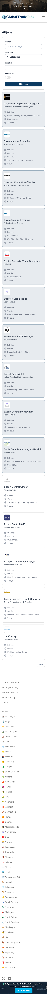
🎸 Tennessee (8, 847)
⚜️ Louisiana (8, 726)
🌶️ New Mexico (9, 781)
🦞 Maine (6, 962)
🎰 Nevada (7, 842)
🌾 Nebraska (8, 802)
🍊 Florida (7, 817)
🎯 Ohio (5, 837)
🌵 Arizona (7, 776)
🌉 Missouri (7, 756)
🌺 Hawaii (6, 786)
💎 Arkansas (8, 887)
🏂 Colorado (8, 852)
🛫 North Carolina (10, 922)
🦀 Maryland (8, 947)
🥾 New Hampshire (11, 942)
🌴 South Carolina (10, 771)
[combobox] (23, 67)
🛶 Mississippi (8, 927)
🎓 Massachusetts (10, 827)
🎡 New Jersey (9, 832)
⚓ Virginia (7, 721)
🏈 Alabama (7, 857)
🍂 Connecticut (9, 812)
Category (9, 52)
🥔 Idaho (6, 937)
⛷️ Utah (5, 741)
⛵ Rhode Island (9, 736)
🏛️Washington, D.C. (11, 877)
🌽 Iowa (6, 797)
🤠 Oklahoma (8, 932)
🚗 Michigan (8, 912)
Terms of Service (10, 692)
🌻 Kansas (7, 792)
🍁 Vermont (7, 807)
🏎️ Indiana (7, 862)
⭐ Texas (6, 751)
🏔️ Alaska (6, 867)
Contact (5, 702)
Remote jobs (10, 73)
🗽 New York (8, 907)
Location (8, 63)
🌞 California (8, 761)
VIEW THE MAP (23, 991)
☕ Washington (9, 716)
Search (8, 42)
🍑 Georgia (7, 822)
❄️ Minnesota (8, 746)
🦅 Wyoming (8, 952)
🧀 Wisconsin (8, 967)
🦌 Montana (7, 957)
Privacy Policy (8, 697)
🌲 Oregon (7, 766)
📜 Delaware (8, 892)
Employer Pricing (10, 687)
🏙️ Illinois (6, 872)
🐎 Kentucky (8, 882)
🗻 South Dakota (10, 902)
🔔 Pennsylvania (9, 897)
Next (41, 664)
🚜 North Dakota (10, 917)
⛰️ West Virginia (9, 731)
